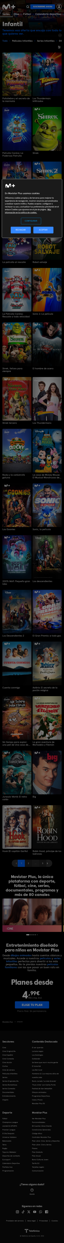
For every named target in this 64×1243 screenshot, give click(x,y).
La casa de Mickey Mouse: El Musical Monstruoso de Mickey (46, 476)
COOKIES (54, 1221)
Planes (34, 1148)
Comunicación (38, 1171)
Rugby (4, 1148)
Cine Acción (7, 1062)
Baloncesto (6, 1141)
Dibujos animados (39, 1092)
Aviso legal (31, 1221)
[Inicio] (9, 7)
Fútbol (27, 14)
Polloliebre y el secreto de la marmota (16, 100)
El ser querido (37, 1048)
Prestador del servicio (15, 1221)
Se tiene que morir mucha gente (45, 1062)
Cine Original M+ (9, 1051)
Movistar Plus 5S (38, 1103)
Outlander (36, 1059)
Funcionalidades (38, 1122)
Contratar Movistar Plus (41, 1137)
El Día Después (8, 1133)
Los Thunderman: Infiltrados (42, 100)
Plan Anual (36, 1156)
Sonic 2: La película (43, 314)
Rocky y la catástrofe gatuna (13, 476)
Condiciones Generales (41, 1130)
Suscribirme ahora (42, 7)
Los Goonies (8, 529)
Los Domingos (37, 1055)
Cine (16, 14)
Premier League (8, 1130)
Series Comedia (8, 1089)
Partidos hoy (7, 1167)
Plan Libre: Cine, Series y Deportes (46, 1141)
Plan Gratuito (37, 1152)
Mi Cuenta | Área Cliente (42, 1126)
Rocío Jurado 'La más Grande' (44, 1081)
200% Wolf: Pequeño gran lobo (16, 582)
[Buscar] (27, 6)
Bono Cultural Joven (40, 1160)
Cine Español (7, 1055)
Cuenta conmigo (11, 687)
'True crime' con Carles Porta (44, 1085)
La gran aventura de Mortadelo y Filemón (43, 743)
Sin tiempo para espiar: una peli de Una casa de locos (15, 743)
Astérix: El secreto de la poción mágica (45, 689)
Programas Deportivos (41, 1096)
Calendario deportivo (48, 14)
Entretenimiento (9, 1096)
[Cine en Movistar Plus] (32, 915)
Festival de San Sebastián (42, 1089)
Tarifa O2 (35, 1163)
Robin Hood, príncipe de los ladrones (47, 852)
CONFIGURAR (31, 221)
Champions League (10, 1122)
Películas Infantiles (9, 1074)
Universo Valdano (9, 1137)
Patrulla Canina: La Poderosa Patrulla (12, 154)
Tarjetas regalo (38, 1167)
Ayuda (32, 1194)
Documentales (8, 1092)
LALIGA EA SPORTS (9, 1126)
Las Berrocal (37, 1070)
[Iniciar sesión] (59, 6)
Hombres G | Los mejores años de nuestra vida (45, 1075)
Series (6, 14)
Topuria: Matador (9, 1152)
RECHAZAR (21, 230)
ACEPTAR (43, 230)
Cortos (5, 1066)
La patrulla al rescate (14, 262)
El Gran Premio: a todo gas (47, 635)
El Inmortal (36, 1066)
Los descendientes (42, 581)
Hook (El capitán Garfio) (15, 851)
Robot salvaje (40, 262)
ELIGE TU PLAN (32, 1005)
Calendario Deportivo (11, 1163)
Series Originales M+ (10, 1081)
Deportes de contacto (11, 1156)
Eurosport (6, 1160)
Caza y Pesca (37, 1100)
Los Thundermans (42, 423)
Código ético (37, 1133)
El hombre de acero (43, 368)
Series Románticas (9, 1085)
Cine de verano (8, 1070)
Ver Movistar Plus (39, 1119)
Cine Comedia (8, 1059)
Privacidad (43, 1221)
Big (34, 796)
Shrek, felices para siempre (12, 370)
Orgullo (5, 1100)
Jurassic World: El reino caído (14, 798)
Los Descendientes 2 (13, 635)
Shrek (36, 153)
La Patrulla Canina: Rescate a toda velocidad (16, 315)
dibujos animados (21, 955)
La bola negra (37, 1051)
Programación (8, 1171)
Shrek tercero (9, 423)
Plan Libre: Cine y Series (41, 1145)
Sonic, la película (42, 529)
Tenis (4, 1145)
